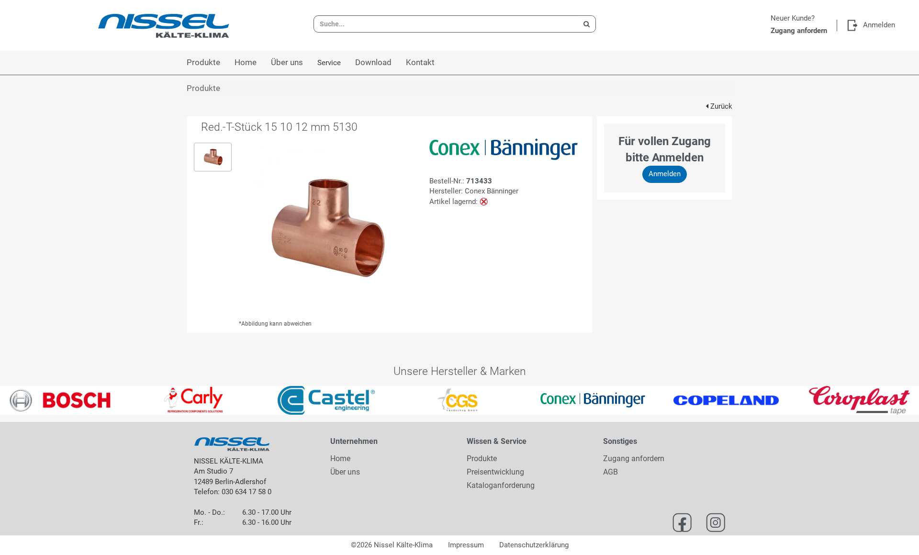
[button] (23, 400)
